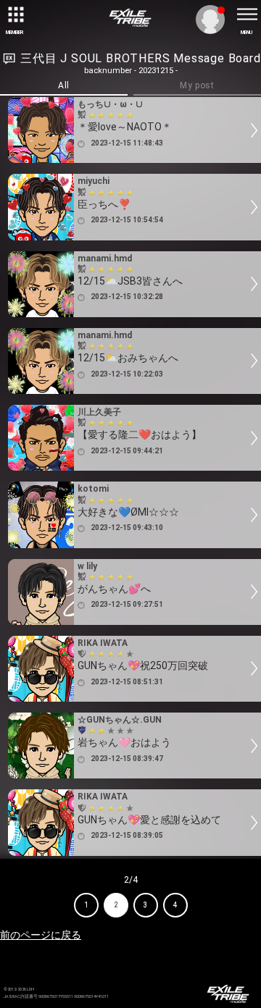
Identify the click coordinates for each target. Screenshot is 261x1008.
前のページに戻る (40, 935)
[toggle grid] (14, 14)
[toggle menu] (246, 14)
